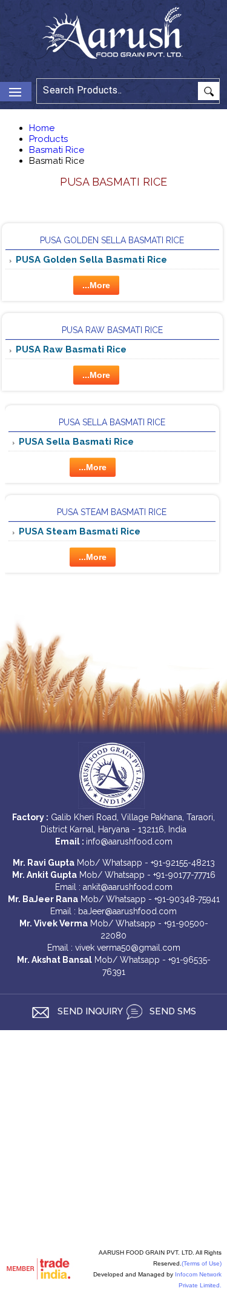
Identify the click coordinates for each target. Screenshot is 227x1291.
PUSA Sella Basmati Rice (112, 422)
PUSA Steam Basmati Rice (111, 512)
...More (96, 285)
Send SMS (171, 1011)
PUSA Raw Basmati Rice (112, 330)
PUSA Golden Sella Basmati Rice (112, 240)
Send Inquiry (89, 1011)
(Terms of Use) (202, 1263)
